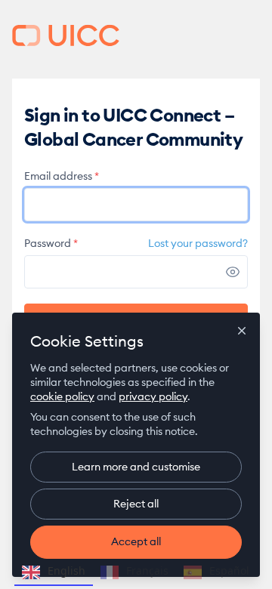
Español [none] (229, 570)
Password (51, 243)
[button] (233, 272)
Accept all (136, 541)
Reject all (136, 503)
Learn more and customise (136, 466)
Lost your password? (198, 243)
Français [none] (147, 570)
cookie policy (62, 396)
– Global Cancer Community (65, 35)
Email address (61, 176)
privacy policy (153, 396)
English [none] (66, 570)
